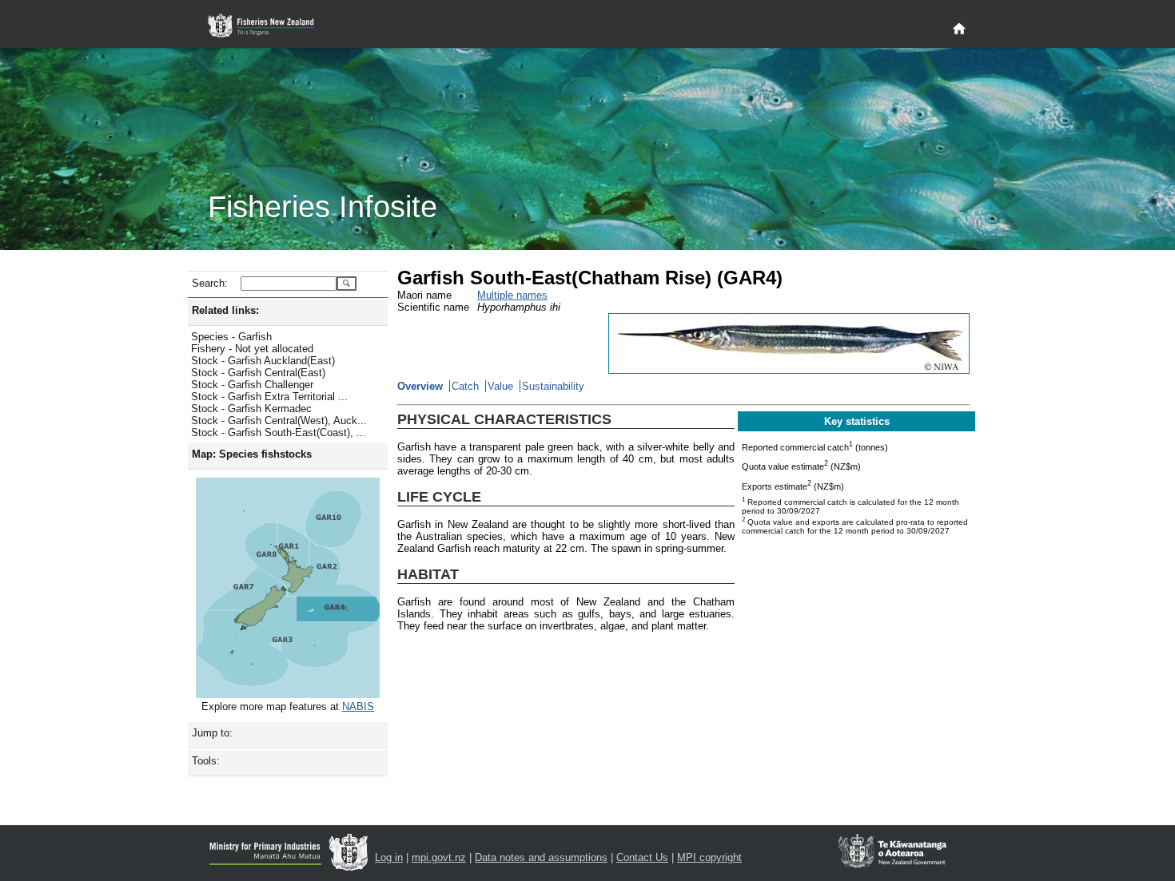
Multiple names (512, 295)
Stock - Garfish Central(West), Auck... (279, 421)
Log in (389, 857)
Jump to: (212, 733)
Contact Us (642, 857)
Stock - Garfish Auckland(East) (263, 361)
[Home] (959, 29)
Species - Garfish (231, 337)
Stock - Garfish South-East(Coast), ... (278, 433)
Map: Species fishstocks (252, 454)
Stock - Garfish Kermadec (251, 409)
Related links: (225, 310)
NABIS (358, 706)
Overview (420, 386)
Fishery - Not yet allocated (252, 349)
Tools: (206, 761)
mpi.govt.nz (439, 857)
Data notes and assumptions (541, 857)
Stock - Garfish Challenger (252, 385)
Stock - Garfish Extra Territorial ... (269, 397)
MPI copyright (709, 857)
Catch (465, 386)
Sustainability (553, 386)
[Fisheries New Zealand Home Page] (270, 26)
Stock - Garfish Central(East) (258, 373)
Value (500, 386)
